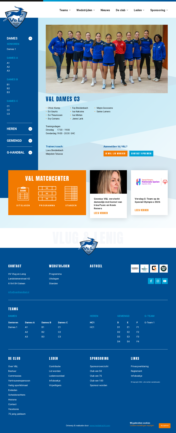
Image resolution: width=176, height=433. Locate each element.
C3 (8, 113)
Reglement (136, 371)
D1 (118, 327)
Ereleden (12, 390)
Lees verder (101, 213)
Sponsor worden (98, 385)
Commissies (14, 375)
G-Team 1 (150, 322)
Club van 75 (96, 375)
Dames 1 (11, 49)
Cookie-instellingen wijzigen (142, 425)
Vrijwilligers (55, 385)
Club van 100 (96, 380)
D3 (118, 336)
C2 (8, 110)
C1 (8, 106)
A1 (8, 63)
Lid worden (55, 371)
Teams (63, 10)
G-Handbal (15, 152)
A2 (8, 66)
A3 (8, 70)
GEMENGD (14, 141)
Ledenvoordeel (56, 375)
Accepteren (165, 426)
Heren (12, 129)
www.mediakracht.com (100, 425)
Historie (12, 399)
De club (120, 10)
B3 (8, 92)
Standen (53, 283)
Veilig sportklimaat (18, 385)
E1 (128, 327)
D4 (118, 341)
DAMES (12, 38)
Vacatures (13, 409)
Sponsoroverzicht (99, 366)
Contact (12, 404)
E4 (128, 341)
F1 (138, 327)
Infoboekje (54, 380)
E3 (128, 336)
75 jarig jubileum (17, 414)
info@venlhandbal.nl (18, 292)
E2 (128, 332)
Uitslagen (54, 278)
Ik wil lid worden (115, 153)
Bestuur (12, 371)
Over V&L (13, 366)
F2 (138, 332)
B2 (8, 88)
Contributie (55, 366)
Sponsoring (157, 10)
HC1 (92, 327)
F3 (138, 336)
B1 (8, 84)
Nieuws (105, 10)
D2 (118, 332)
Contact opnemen (141, 153)
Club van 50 (96, 371)
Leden (138, 10)
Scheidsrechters (16, 394)
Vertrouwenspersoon (19, 380)
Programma (55, 274)
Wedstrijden (84, 10)
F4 (138, 341)
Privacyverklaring (140, 366)
